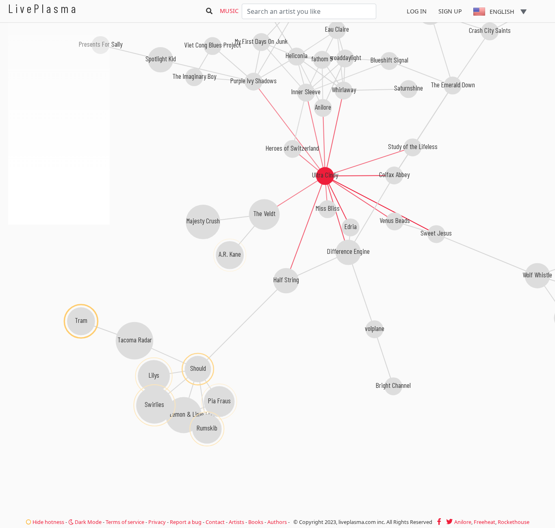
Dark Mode (88, 522)
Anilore (462, 522)
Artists (236, 522)
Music (229, 11)
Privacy (157, 522)
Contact (215, 522)
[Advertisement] (59, 268)
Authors (277, 522)
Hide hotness (47, 522)
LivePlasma (43, 8)
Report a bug (186, 522)
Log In (417, 11)
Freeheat (484, 522)
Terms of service (125, 522)
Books (255, 522)
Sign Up (450, 11)
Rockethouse (513, 522)
